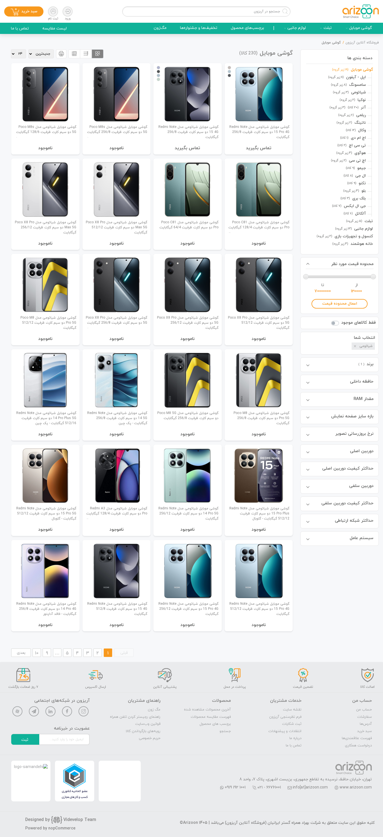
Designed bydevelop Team (60, 820)
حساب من (364, 709)
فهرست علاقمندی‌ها (357, 738)
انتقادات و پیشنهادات (284, 731)
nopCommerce (61, 828)
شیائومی (366, 346)
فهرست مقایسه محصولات (211, 716)
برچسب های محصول (215, 723)
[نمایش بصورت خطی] (86, 53)
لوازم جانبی (296, 28)
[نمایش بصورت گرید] (97, 53)
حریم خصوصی (149, 738)
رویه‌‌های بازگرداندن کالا (143, 731)
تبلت (328, 28)
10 (36, 653)
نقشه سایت (292, 709)
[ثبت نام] (53, 11)
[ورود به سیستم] (68, 11)
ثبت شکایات (291, 723)
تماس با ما (20, 28)
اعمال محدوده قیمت (339, 303)
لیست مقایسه (54, 28)
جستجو (225, 731)
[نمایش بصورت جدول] (74, 53)
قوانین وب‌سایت (147, 723)
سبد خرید (364, 731)
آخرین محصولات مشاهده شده (207, 709)
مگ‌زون (160, 28)
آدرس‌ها (366, 723)
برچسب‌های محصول (247, 28)
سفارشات (364, 716)
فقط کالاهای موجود (358, 323)
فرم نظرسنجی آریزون (285, 716)
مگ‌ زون (154, 709)
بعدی (21, 653)
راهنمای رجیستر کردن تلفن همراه (135, 716)
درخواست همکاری (358, 745)
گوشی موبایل (360, 28)
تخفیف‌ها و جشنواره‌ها (198, 28)
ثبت (24, 739)
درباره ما (295, 738)
